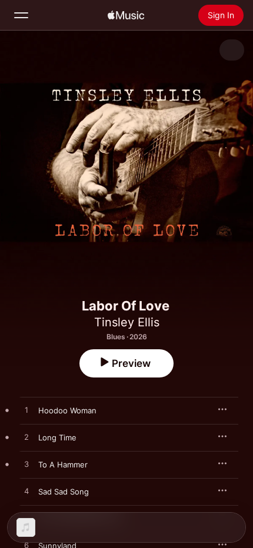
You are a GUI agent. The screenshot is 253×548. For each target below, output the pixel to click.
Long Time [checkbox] (57, 437)
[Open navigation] (21, 15)
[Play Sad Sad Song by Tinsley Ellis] (26, 491)
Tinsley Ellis (126, 322)
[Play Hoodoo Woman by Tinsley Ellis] (26, 410)
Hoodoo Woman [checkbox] (67, 410)
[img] (126, 15)
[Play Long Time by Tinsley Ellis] (26, 437)
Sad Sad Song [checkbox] (63, 491)
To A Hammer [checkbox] (63, 464)
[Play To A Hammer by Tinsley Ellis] (26, 464)
